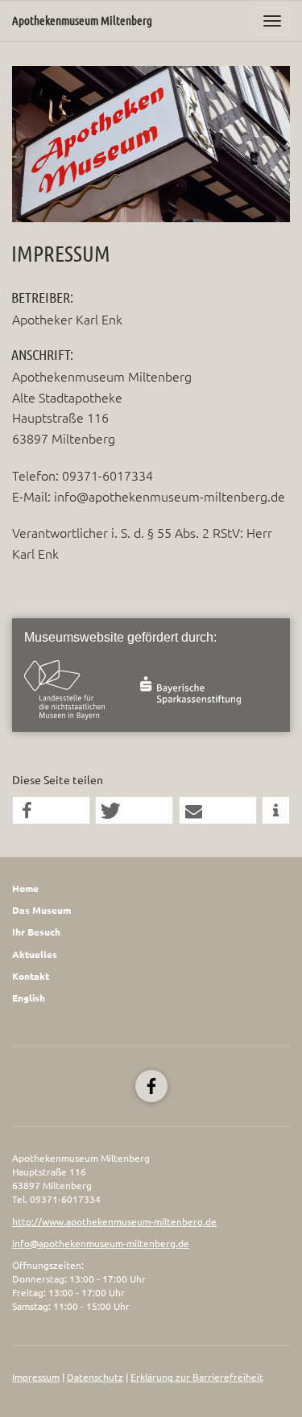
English (28, 998)
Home (25, 888)
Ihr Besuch (36, 932)
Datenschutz (95, 1377)
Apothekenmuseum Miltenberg (82, 20)
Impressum (36, 1377)
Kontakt (30, 976)
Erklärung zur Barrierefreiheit (196, 1377)
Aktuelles (34, 954)
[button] (51, 811)
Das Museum (41, 910)
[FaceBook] (151, 1086)
